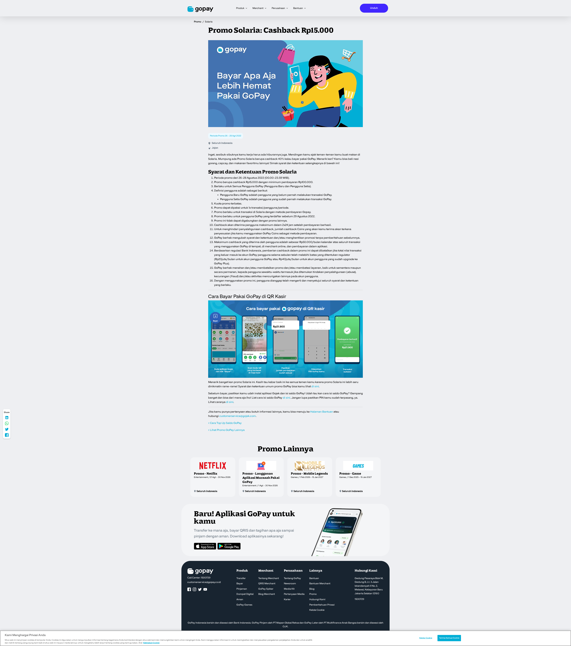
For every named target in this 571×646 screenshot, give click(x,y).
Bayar (239, 583)
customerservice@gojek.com (237, 416)
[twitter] (200, 589)
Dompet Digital (245, 594)
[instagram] (194, 589)
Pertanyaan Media (294, 594)
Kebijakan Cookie (151, 643)
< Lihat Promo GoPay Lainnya (226, 430)
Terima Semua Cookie (449, 638)
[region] (285, 638)
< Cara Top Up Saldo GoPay (225, 423)
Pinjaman (241, 589)
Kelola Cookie (316, 610)
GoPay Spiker (265, 589)
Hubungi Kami (317, 599)
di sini (315, 386)
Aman (239, 599)
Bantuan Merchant (319, 583)
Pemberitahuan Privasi (322, 604)
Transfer (241, 578)
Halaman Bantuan (321, 411)
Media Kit (289, 589)
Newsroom (290, 583)
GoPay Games (244, 604)
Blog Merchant (266, 594)
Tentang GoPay (292, 578)
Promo (197, 21)
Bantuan (314, 578)
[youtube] (205, 589)
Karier (287, 599)
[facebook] (189, 589)
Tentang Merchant (268, 578)
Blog (311, 589)
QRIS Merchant (266, 583)
